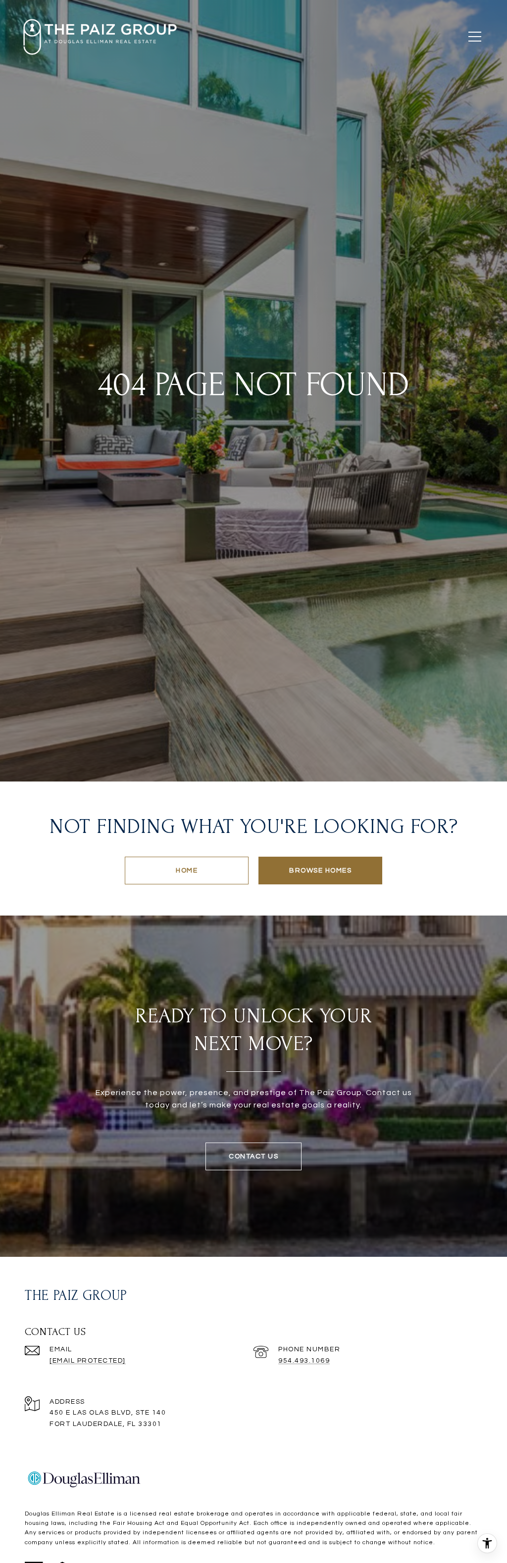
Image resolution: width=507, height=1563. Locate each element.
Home (187, 870)
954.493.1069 (304, 1360)
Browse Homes (320, 870)
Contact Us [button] (253, 1156)
